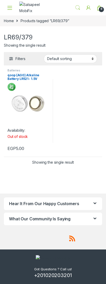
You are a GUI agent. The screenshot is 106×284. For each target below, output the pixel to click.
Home (9, 21)
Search (78, 8)
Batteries (13, 70)
